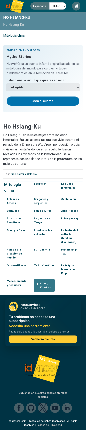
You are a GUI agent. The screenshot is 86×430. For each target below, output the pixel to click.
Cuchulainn (68, 199)
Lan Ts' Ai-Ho (42, 210)
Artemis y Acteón (13, 201)
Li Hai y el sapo (70, 218)
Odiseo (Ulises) (16, 265)
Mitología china (12, 187)
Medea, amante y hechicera (16, 283)
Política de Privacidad (49, 424)
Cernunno (13, 210)
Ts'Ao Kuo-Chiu (44, 265)
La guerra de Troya (42, 220)
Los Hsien (40, 183)
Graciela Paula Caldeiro (23, 174)
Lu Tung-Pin (42, 249)
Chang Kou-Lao (45, 285)
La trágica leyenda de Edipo (68, 269)
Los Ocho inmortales (68, 185)
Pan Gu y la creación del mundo (15, 253)
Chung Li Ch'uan (17, 230)
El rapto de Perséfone (14, 220)
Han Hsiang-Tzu (69, 251)
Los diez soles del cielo (43, 232)
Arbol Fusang (69, 210)
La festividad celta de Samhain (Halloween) (69, 236)
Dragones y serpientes (41, 201)
